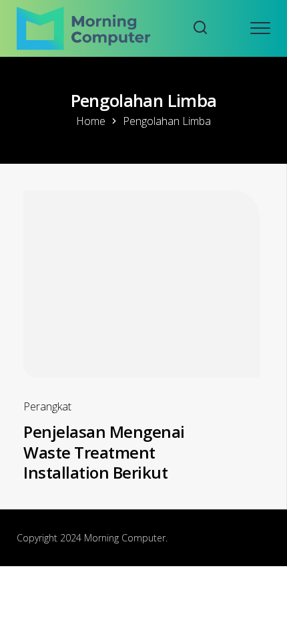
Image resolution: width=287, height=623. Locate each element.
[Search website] (200, 28)
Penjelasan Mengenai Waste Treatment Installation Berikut (104, 451)
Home (90, 121)
